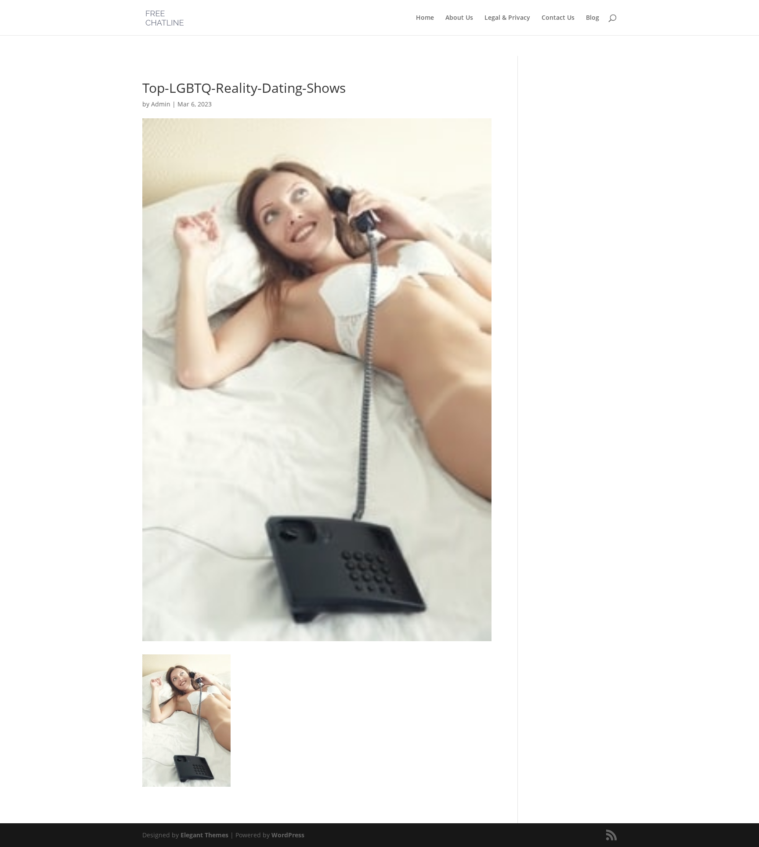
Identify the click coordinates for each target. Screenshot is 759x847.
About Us (459, 18)
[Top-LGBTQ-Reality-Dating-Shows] (186, 781)
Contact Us (558, 18)
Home (425, 18)
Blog (592, 18)
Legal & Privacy (507, 18)
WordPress (287, 835)
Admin (160, 104)
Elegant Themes (204, 835)
